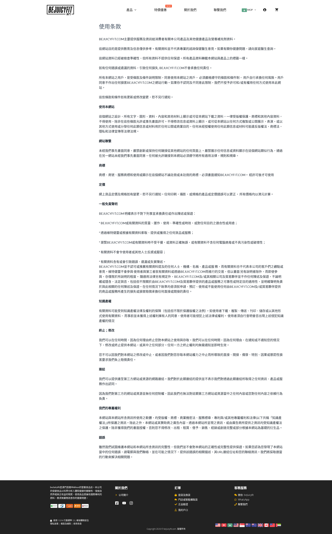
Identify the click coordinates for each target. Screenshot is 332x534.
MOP (250, 9)
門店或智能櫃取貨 (188, 499)
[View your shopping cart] (276, 9)
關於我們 (190, 10)
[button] (139, 9)
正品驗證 (183, 504)
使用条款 (77, 523)
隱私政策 (54, 523)
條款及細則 (66, 523)
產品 (129, 10)
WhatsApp (243, 499)
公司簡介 (123, 495)
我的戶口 (183, 510)
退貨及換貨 (184, 495)
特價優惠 (162, 9)
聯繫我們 (220, 10)
